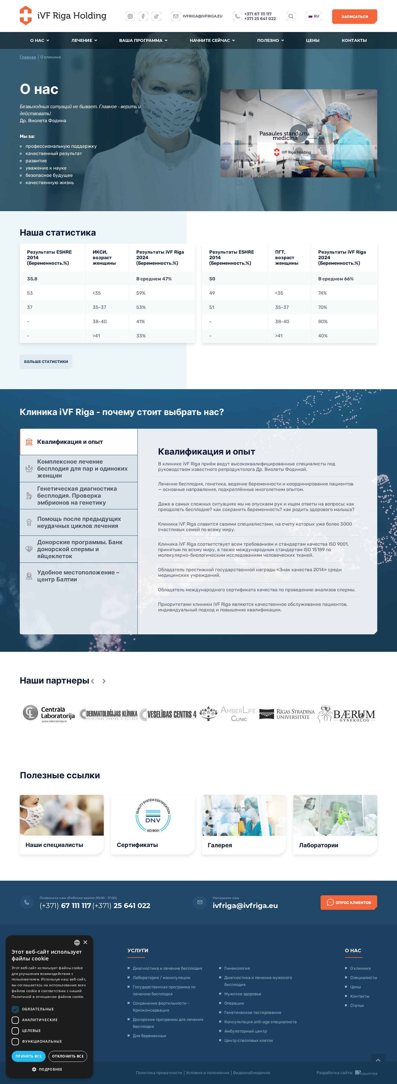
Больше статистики (46, 361)
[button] (49, 1069)
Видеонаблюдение (251, 1072)
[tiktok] (156, 16)
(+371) (65, 905)
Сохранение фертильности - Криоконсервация (161, 1007)
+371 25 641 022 (260, 18)
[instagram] (130, 16)
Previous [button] (92, 681)
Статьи (357, 1005)
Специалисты (363, 977)
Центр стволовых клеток (248, 1040)
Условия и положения (207, 1072)
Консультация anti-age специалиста (260, 1021)
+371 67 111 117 (258, 14)
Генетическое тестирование (252, 1012)
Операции (234, 1003)
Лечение (82, 40)
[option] (49, 714)
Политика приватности (159, 1072)
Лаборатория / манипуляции (161, 977)
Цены (312, 40)
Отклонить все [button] (68, 1056)
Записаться (354, 17)
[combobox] (77, 943)
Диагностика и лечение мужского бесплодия (258, 981)
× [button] (85, 942)
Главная (28, 57)
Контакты (354, 40)
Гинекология (237, 968)
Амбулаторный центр (245, 1031)
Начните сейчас (210, 40)
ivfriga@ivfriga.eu (202, 16)
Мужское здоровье (242, 994)
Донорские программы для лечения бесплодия (168, 1023)
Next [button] (104, 681)
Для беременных (149, 1035)
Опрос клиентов (353, 902)
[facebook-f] (143, 16)
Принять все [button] (29, 1056)
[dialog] (49, 1006)
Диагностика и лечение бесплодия (167, 968)
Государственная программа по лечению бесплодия (164, 990)
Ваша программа (141, 40)
